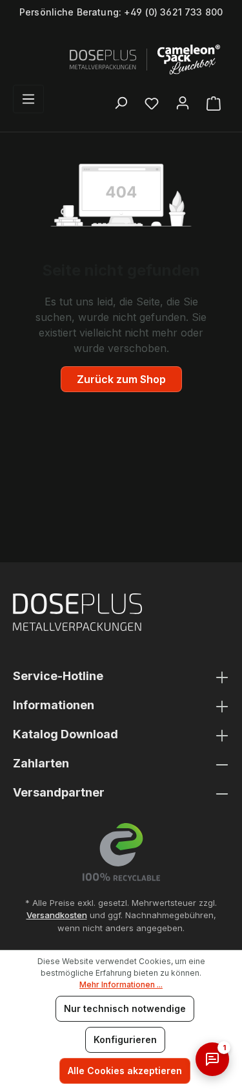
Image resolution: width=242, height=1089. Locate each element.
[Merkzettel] (151, 103)
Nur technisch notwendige (125, 1008)
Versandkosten (56, 915)
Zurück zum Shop (121, 379)
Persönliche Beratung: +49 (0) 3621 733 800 (121, 11)
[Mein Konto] (182, 99)
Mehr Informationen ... (121, 984)
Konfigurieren (125, 1039)
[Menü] (28, 99)
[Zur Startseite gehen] (121, 59)
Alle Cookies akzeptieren (125, 1070)
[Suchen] (120, 99)
